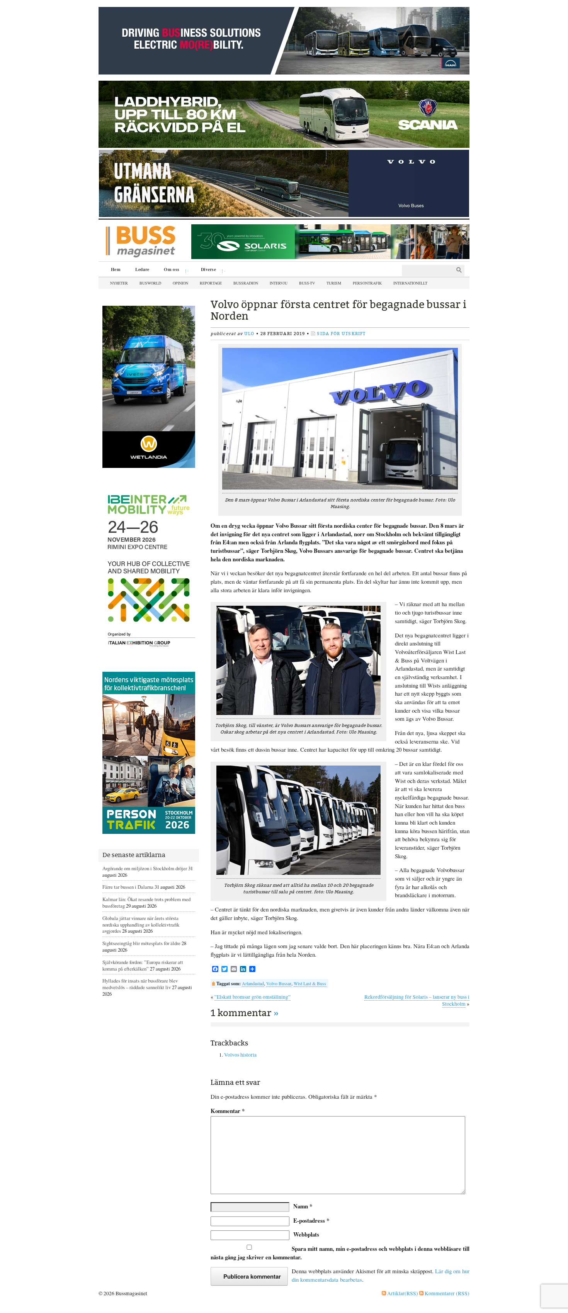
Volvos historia (240, 1054)
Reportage (211, 283)
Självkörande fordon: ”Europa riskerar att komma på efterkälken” (142, 965)
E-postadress (311, 1220)
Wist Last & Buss (310, 983)
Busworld (150, 283)
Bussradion (245, 283)
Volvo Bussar (278, 983)
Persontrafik (367, 283)
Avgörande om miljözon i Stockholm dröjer (144, 868)
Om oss (168, 270)
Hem (116, 269)
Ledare (142, 269)
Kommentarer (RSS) (446, 1293)
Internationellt (410, 283)
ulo (249, 333)
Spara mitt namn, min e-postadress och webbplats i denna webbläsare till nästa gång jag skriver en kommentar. (340, 1252)
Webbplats (306, 1234)
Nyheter (119, 283)
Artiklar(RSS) (402, 1293)
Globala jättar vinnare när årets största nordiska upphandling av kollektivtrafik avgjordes (140, 925)
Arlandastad (253, 983)
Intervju (278, 283)
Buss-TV (307, 283)
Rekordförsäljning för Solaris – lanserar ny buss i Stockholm (416, 1000)
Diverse (206, 270)
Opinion (180, 283)
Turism (334, 283)
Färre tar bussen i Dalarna (127, 886)
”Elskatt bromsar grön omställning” (252, 996)
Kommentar (228, 1111)
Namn (302, 1206)
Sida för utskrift (341, 333)
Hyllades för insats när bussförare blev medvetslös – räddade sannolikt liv (140, 984)
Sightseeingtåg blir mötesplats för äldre (141, 943)
